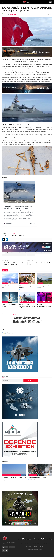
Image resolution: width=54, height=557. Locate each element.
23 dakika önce (5, 289)
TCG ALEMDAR (22, 254)
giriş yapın (15, 314)
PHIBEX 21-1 (5, 254)
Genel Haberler (24, 283)
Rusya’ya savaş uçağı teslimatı (44, 286)
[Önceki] (26, 486)
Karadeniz (32, 252)
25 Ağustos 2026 (32, 479)
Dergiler (42, 546)
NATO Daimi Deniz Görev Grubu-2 (43, 252)
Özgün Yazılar (36, 543)
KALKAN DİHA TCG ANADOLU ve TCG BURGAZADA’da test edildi (14, 478)
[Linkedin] (7, 239)
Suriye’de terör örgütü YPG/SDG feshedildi (37, 477)
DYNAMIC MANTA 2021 (16, 252)
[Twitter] (3, 239)
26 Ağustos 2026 (5, 480)
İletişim (35, 546)
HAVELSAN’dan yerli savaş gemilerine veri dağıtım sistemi (44, 305)
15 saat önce (22, 309)
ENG (21, 543)
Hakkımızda (28, 546)
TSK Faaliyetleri (38, 14)
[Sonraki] (28, 486)
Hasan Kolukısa (13, 14)
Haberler (33, 14)
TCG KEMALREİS (31, 254)
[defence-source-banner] (27, 246)
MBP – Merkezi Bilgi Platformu (35, 549)
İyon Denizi (25, 252)
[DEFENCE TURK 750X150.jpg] (27, 88)
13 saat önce (5, 308)
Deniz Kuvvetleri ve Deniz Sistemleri (26, 302)
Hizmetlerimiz (46, 543)
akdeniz (7, 252)
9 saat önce (40, 287)
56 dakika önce (23, 289)
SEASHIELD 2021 (13, 254)
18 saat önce (40, 308)
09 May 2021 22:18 (22, 14)
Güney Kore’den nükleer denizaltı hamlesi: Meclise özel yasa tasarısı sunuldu (27, 306)
